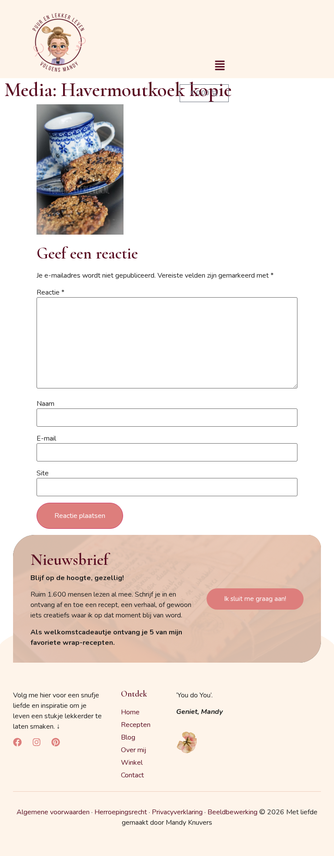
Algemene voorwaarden (53, 812)
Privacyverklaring (177, 812)
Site (43, 473)
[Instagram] (36, 742)
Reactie (50, 292)
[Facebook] (17, 742)
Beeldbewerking (232, 812)
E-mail (46, 438)
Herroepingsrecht (120, 812)
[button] (219, 66)
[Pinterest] (55, 742)
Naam (45, 403)
